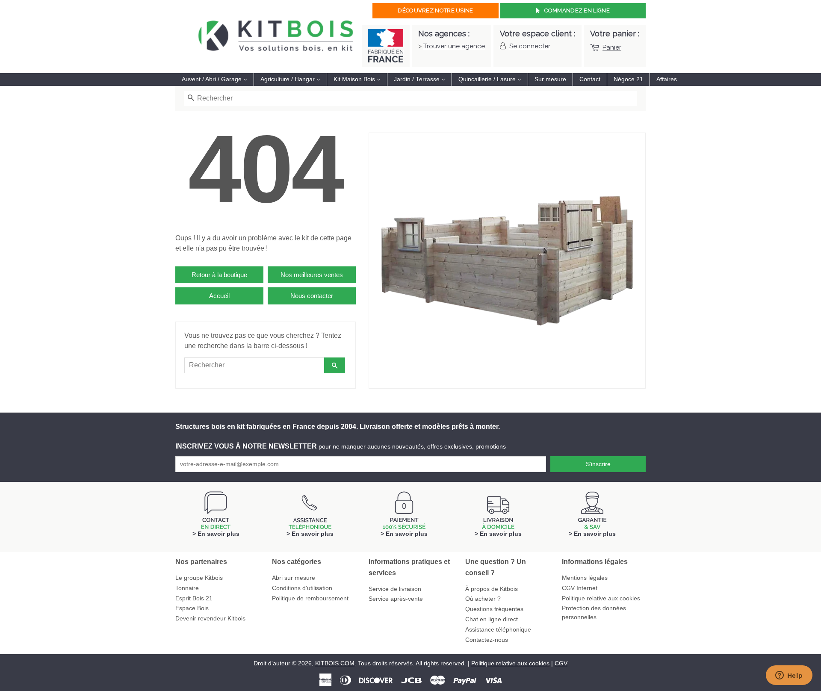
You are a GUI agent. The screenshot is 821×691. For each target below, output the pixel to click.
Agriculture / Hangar (288, 79)
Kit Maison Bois (355, 79)
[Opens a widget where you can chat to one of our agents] (788, 676)
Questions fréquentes (494, 609)
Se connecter (529, 46)
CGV (561, 663)
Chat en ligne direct (491, 619)
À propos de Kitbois (491, 589)
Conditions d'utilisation (302, 588)
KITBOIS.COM (334, 663)
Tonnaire (187, 588)
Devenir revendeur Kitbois (210, 618)
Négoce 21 (628, 79)
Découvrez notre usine (435, 10)
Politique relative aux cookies (601, 598)
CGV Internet (579, 588)
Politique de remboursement (310, 598)
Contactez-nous (486, 640)
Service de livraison (395, 589)
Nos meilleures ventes (312, 274)
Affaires (666, 79)
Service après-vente (396, 599)
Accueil (219, 295)
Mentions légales (585, 578)
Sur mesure (550, 79)
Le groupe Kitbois (199, 578)
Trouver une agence (454, 46)
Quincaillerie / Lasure (487, 79)
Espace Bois (192, 608)
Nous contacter (311, 295)
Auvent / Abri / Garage (212, 79)
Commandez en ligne (576, 10)
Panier (611, 47)
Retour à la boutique (219, 274)
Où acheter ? (483, 599)
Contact (589, 79)
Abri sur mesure (293, 578)
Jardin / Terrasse (417, 79)
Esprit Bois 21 (194, 598)
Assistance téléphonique (498, 629)
